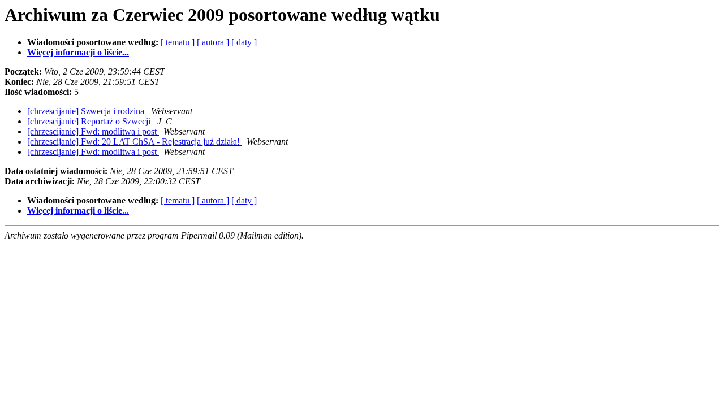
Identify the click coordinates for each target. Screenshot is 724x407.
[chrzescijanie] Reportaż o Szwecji (90, 121)
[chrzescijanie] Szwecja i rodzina (86, 111)
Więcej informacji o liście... (78, 52)
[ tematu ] (178, 42)
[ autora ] (213, 42)
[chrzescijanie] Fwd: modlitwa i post (93, 131)
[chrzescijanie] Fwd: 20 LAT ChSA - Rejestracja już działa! (134, 141)
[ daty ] (244, 42)
